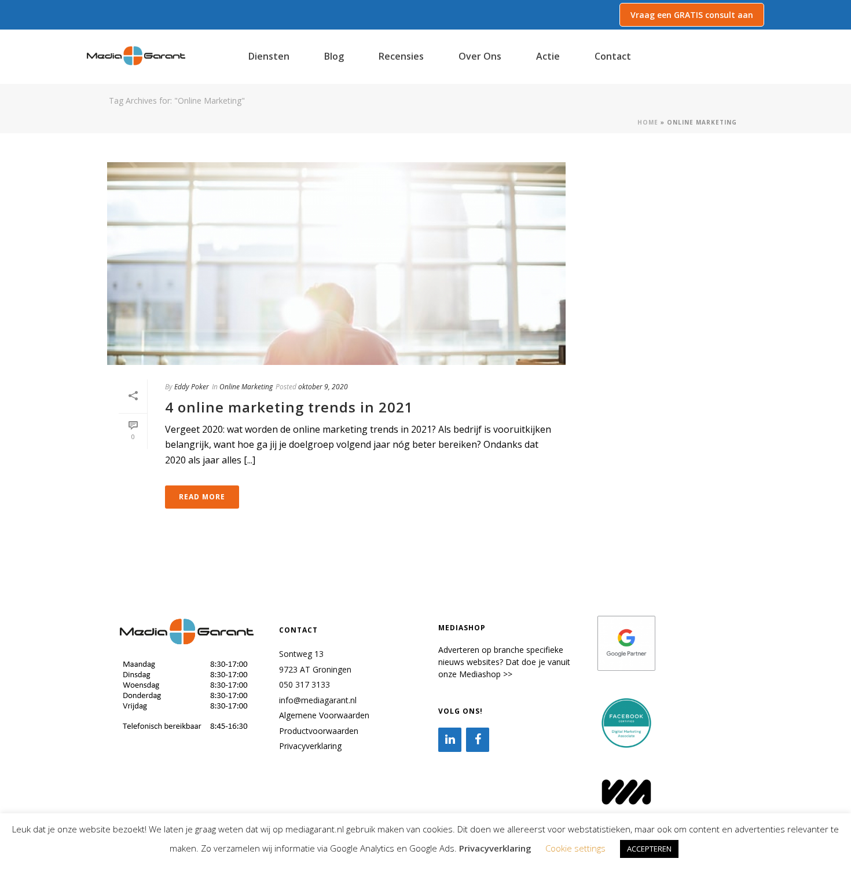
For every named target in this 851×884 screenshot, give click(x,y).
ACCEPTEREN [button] (649, 848)
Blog (334, 56)
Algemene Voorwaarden (324, 715)
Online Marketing (246, 387)
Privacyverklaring (310, 745)
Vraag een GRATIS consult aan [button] (691, 14)
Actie (548, 56)
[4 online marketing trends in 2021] (336, 263)
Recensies (401, 56)
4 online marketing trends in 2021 (289, 407)
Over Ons (479, 56)
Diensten (268, 56)
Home (647, 122)
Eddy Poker (191, 387)
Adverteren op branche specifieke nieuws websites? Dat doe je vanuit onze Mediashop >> (504, 662)
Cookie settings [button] (575, 848)
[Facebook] (477, 740)
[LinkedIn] (449, 740)
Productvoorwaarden (318, 730)
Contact (613, 56)
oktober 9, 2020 (323, 387)
